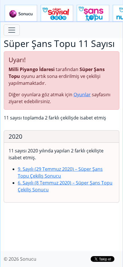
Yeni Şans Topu (93, 13)
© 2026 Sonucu (20, 259)
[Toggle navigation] (12, 30)
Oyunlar (82, 94)
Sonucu (21, 13)
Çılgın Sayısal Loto (57, 13)
